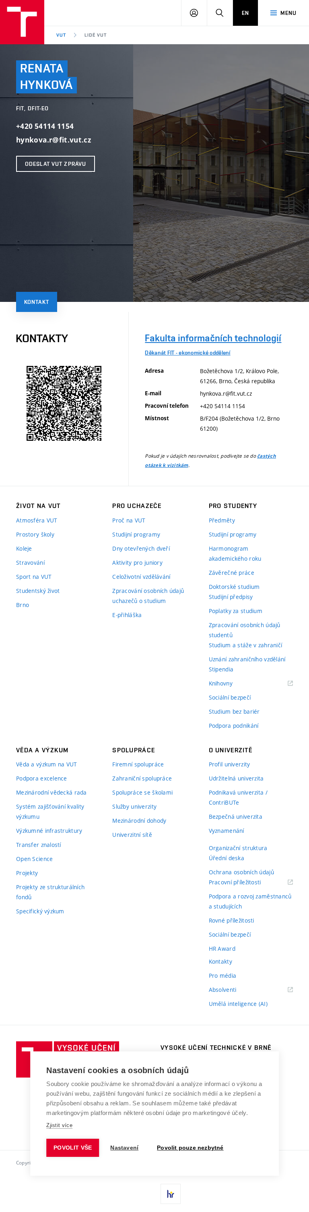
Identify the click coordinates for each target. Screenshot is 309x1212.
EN (245, 13)
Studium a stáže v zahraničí (245, 645)
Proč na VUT (128, 520)
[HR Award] (171, 1194)
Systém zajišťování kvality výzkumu (50, 811)
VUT (61, 35)
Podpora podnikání (234, 725)
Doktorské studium (234, 587)
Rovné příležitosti (231, 920)
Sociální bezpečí (230, 697)
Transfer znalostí (38, 845)
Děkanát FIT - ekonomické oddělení (187, 352)
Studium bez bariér (234, 711)
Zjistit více (59, 1125)
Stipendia (221, 669)
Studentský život (38, 591)
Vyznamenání (226, 830)
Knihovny (231, 683)
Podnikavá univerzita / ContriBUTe (238, 797)
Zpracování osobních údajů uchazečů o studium (148, 596)
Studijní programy (136, 534)
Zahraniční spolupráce (142, 778)
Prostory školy (35, 534)
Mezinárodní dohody (139, 820)
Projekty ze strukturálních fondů (50, 892)
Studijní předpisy (231, 597)
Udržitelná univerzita (236, 778)
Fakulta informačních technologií (213, 337)
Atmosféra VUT (37, 520)
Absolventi (233, 990)
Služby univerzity (134, 806)
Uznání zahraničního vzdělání (247, 659)
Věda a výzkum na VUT (46, 764)
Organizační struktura (238, 848)
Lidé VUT (95, 35)
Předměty (222, 520)
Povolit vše (73, 1148)
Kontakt (36, 302)
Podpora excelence (41, 778)
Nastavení (124, 1148)
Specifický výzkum (40, 911)
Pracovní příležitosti (245, 882)
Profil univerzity (229, 764)
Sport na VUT (34, 576)
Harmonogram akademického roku (235, 553)
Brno (22, 605)
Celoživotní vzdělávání (141, 576)
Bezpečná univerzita (235, 816)
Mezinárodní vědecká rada (51, 792)
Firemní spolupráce (138, 764)
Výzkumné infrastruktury (49, 830)
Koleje (24, 548)
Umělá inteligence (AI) (238, 1004)
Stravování (30, 562)
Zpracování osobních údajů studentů (244, 630)
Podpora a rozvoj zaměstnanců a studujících (250, 901)
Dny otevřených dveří (141, 548)
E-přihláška (127, 615)
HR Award (222, 948)
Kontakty (220, 961)
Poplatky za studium (235, 611)
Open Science (34, 859)
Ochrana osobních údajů (241, 872)
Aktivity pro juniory (137, 562)
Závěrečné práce (231, 572)
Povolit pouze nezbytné (190, 1148)
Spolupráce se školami (142, 792)
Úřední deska (226, 858)
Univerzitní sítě (132, 834)
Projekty (27, 873)
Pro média (223, 975)
